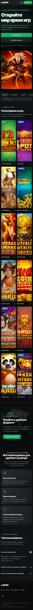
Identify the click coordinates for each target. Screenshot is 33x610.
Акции (7, 590)
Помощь (22, 590)
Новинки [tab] (23, 94)
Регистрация (28, 2)
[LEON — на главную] (4, 2)
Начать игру (16, 35)
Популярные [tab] (14, 94)
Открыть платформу (12, 437)
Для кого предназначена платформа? (16, 573)
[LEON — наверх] (15, 585)
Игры (2, 590)
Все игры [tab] (4, 94)
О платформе (14, 590)
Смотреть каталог (16, 40)
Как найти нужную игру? (16, 552)
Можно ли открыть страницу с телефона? (16, 567)
